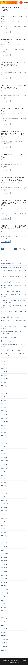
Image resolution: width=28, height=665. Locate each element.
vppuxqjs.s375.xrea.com (8, 21)
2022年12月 (4, 503)
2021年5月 (4, 571)
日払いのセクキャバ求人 (8, 341)
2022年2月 (4, 539)
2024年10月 (4, 425)
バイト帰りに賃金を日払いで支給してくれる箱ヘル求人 (13, 327)
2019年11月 (4, 636)
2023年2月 (4, 496)
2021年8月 (4, 561)
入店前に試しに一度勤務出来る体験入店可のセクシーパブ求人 (13, 202)
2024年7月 (4, 436)
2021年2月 (4, 582)
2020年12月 (4, 589)
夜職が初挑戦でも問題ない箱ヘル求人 (13, 40)
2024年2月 (4, 453)
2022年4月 (4, 532)
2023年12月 (4, 461)
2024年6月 (4, 439)
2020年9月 (4, 600)
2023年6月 (4, 482)
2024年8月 (4, 432)
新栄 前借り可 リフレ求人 (9, 337)
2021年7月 (4, 564)
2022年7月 (4, 521)
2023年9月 (4, 471)
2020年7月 (4, 607)
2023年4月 (4, 489)
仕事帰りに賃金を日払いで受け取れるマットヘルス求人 (13, 132)
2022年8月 (4, 518)
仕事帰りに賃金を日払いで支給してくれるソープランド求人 (13, 333)
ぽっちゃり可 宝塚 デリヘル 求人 (13, 109)
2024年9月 (4, 429)
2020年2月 (4, 625)
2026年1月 (4, 371)
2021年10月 (4, 553)
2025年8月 (4, 389)
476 (20, 249)
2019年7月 (4, 650)
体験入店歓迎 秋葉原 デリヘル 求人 (14, 17)
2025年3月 (4, 407)
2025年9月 (4, 386)
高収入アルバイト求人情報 (10, 8)
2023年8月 (4, 475)
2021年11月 (4, 550)
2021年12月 (4, 546)
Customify (17, 662)
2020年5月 (4, 614)
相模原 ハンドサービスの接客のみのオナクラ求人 (13, 227)
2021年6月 (4, 568)
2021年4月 (4, 575)
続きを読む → (6, 32)
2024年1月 (4, 457)
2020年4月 (4, 618)
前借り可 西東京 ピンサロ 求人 (10, 317)
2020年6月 (4, 611)
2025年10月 (4, 382)
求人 (3, 23)
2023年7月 (4, 479)
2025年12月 (4, 375)
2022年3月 (4, 536)
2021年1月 (4, 586)
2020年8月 (4, 603)
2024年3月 (4, 450)
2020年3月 (4, 621)
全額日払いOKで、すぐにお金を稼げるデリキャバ (14, 321)
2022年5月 (4, 529)
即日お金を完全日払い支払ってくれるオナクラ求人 (13, 345)
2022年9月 (4, 514)
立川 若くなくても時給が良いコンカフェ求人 (13, 86)
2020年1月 (4, 628)
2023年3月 (4, 493)
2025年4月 (4, 404)
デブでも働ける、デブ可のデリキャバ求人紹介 (13, 312)
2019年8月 (4, 646)
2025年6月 (4, 396)
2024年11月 (4, 421)
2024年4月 (4, 446)
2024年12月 (4, 418)
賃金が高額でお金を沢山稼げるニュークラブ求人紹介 (13, 178)
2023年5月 (4, 486)
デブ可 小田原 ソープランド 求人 (10, 350)
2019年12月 (4, 632)
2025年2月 (4, 411)
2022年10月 (4, 511)
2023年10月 (4, 468)
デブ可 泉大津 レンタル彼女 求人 (13, 155)
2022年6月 (4, 525)
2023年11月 (4, 464)
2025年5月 (4, 400)
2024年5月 (4, 443)
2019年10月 (4, 639)
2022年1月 (4, 543)
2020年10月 (4, 596)
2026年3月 (4, 364)
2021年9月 (4, 557)
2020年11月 (4, 593)
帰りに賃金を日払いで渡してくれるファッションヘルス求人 (13, 354)
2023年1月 (4, 500)
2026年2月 (4, 368)
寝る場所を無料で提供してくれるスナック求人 (13, 63)
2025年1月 (4, 414)
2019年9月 (4, 643)
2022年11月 (4, 507)
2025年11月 (4, 379)
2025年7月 (4, 393)
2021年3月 (4, 579)
